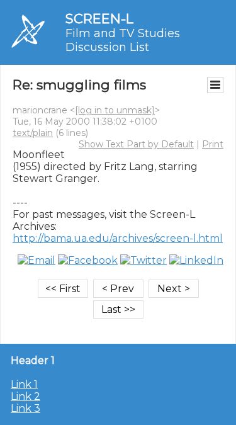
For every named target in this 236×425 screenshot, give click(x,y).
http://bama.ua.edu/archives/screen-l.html (118, 238)
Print (212, 144)
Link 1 (24, 384)
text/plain (33, 133)
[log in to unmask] (115, 110)
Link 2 (25, 396)
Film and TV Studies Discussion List (122, 40)
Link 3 (25, 408)
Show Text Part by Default (136, 144)
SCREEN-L (99, 18)
